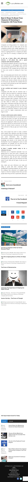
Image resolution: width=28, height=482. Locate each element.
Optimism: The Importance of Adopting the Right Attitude (12, 288)
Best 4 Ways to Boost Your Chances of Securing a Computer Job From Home (18, 450)
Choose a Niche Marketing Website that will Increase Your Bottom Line (17, 435)
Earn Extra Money (14, 472)
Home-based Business (14, 475)
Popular (11, 421)
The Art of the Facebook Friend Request (17, 441)
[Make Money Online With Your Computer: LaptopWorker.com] (16, 3)
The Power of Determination (8, 267)
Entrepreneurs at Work (19, 10)
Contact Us (14, 468)
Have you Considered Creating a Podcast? (17, 457)
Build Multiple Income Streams (7, 10)
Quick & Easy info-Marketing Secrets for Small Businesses (16, 426)
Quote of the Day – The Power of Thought (12, 298)
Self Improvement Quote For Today (10, 415)
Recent (4, 421)
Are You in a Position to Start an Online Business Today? (11, 248)
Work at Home (14, 471)
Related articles (6, 227)
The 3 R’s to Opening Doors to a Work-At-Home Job (13, 257)
